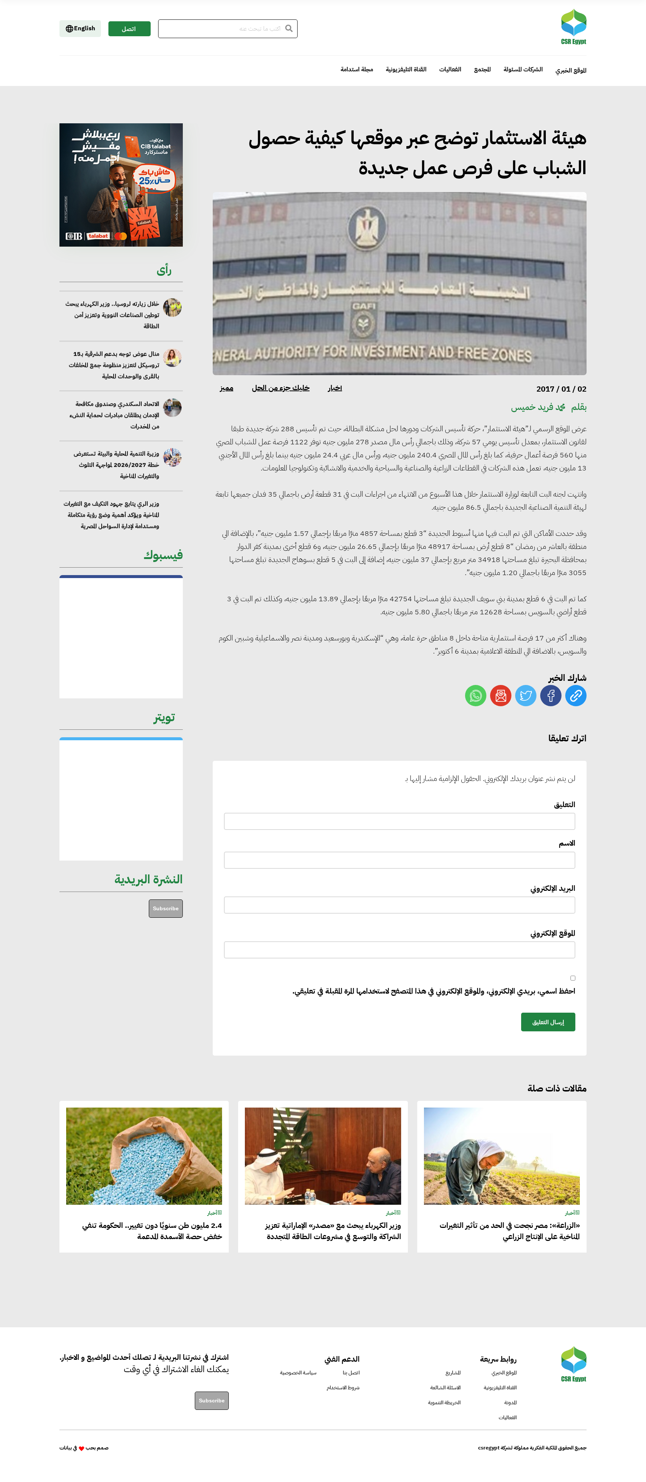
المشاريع (453, 1373)
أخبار (335, 387)
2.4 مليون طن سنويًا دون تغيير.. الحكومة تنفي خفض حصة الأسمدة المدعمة (152, 1231)
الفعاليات (450, 69)
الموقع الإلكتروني (552, 933)
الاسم (567, 843)
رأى (164, 269)
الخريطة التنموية (444, 1403)
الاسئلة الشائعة (445, 1388)
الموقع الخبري (571, 70)
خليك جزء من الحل (281, 387)
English (84, 28)
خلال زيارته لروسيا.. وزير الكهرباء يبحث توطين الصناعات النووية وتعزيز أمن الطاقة (112, 311)
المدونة (510, 1403)
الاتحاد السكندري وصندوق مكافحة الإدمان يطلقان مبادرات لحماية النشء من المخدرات (114, 411)
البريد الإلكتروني (552, 888)
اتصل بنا (129, 30)
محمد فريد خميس (538, 407)
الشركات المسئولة (523, 69)
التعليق (564, 804)
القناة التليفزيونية (406, 69)
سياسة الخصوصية (298, 1373)
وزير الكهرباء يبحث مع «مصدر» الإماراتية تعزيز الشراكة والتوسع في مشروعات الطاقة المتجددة (333, 1231)
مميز (226, 387)
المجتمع (482, 69)
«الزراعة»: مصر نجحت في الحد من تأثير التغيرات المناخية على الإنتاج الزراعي (510, 1231)
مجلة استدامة (357, 69)
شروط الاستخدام (343, 1388)
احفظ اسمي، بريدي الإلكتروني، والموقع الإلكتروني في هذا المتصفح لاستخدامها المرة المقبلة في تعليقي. (433, 991)
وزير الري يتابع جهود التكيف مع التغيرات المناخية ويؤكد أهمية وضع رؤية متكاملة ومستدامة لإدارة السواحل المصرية (111, 511)
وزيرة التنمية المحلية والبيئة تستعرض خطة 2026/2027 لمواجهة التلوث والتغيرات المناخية (116, 461)
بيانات (65, 1448)
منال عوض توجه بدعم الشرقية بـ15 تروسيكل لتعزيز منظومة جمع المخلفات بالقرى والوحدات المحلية (114, 361)
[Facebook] (551, 695)
